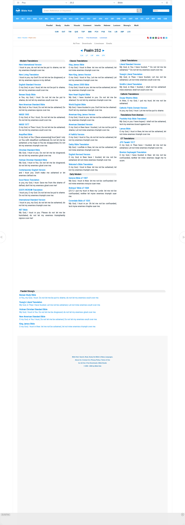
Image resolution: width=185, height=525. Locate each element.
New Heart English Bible (79, 94)
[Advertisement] (92, 269)
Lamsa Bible (125, 128)
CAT (92, 55)
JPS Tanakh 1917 (127, 142)
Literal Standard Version (130, 64)
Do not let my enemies (74, 319)
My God (22, 305)
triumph (84, 326)
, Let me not (51, 305)
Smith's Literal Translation (131, 84)
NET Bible (23, 210)
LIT (86, 55)
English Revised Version (79, 154)
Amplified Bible (25, 134)
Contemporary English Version (32, 170)
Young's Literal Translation (131, 74)
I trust (29, 312)
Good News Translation (29, 180)
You (36, 312)
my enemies (80, 298)
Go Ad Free (5, 515)
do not (66, 312)
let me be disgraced (54, 312)
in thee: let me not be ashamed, (48, 326)
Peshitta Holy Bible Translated (133, 118)
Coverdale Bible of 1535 (79, 201)
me (94, 312)
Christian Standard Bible (29, 150)
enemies (79, 312)
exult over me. (94, 305)
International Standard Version (32, 200)
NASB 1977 (24, 124)
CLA (81, 55)
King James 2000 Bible (79, 84)
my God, (28, 298)
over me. (95, 298)
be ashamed (62, 305)
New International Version (30, 64)
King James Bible (76, 64)
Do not (41, 312)
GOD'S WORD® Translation (31, 190)
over (90, 312)
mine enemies (81, 305)
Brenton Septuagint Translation (133, 152)
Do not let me (45, 298)
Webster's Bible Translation (81, 164)
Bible (19, 38)
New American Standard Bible (32, 104)
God (24, 312)
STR (103, 55)
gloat (86, 312)
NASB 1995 (24, 114)
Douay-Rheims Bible (129, 98)
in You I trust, (34, 319)
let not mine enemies (71, 326)
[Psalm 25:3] (182, 243)
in (33, 312)
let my (72, 312)
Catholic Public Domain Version (133, 108)
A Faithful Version (76, 134)
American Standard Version (80, 124)
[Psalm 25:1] (3, 243)
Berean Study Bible (27, 94)
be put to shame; (58, 298)
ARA (98, 55)
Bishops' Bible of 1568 (79, 188)
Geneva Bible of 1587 (78, 178)
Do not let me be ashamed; (52, 319)
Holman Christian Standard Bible (33, 160)
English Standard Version (30, 84)
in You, (22, 298)
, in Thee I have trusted (36, 305)
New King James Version (80, 74)
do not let (70, 298)
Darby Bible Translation (79, 144)
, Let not (71, 305)
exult (88, 298)
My (20, 312)
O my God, (23, 319)
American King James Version (82, 114)
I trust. (35, 298)
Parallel (24, 38)
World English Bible (77, 104)
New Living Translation (29, 74)
